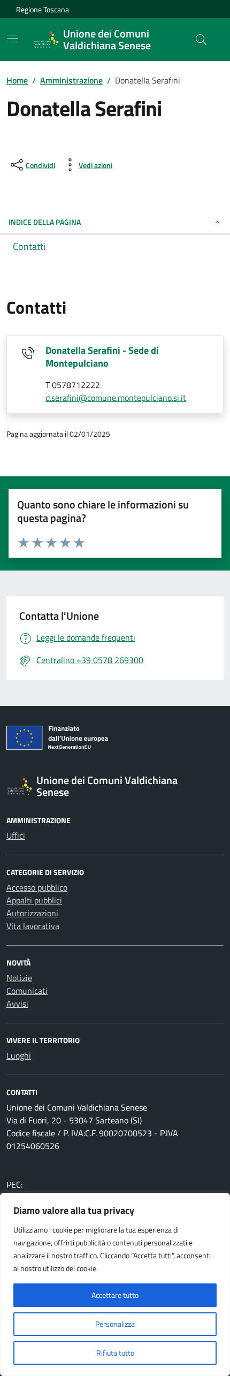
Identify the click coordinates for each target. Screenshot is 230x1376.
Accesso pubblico (36, 887)
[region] (115, 1284)
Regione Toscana (42, 9)
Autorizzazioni (32, 913)
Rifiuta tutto (115, 1352)
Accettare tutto (115, 1295)
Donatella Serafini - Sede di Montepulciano (102, 356)
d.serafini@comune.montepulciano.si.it (115, 397)
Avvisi (17, 1003)
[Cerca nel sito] (201, 39)
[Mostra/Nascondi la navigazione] (12, 38)
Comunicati (27, 990)
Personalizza (115, 1323)
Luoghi (18, 1055)
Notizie (19, 977)
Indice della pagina (45, 221)
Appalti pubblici (34, 900)
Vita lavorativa (32, 925)
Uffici (15, 835)
